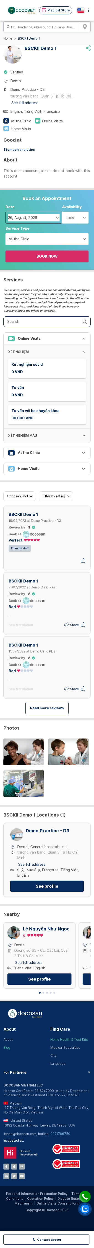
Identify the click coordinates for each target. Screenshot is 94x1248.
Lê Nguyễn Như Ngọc (46, 929)
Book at (15, 534)
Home (7, 38)
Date (9, 207)
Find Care (60, 1029)
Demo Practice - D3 (47, 830)
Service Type (17, 228)
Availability (72, 207)
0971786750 (60, 1134)
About (9, 1029)
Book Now (47, 256)
